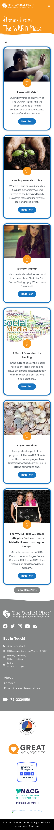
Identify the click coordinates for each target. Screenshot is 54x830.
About (8, 677)
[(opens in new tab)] (27, 810)
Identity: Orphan (27, 268)
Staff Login (34, 826)
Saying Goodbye (27, 445)
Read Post (28, 121)
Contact (9, 683)
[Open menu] (49, 5)
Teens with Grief (27, 92)
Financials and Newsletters (22, 688)
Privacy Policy (21, 826)
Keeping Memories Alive (27, 180)
